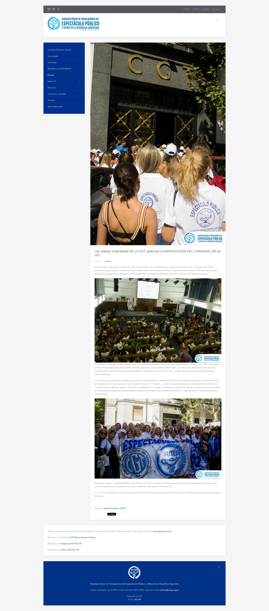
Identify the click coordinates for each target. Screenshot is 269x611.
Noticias (108, 261)
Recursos (52, 87)
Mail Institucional (55, 106)
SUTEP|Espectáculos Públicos (82, 537)
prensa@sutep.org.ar (162, 531)
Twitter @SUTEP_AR (69, 550)
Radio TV (52, 81)
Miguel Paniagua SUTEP (115, 508)
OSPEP (196, 9)
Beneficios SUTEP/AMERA (59, 69)
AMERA (205, 9)
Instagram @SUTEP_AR (70, 543)
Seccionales (53, 56)
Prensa (51, 75)
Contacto (216, 9)
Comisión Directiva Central (59, 50)
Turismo (51, 100)
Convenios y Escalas (57, 94)
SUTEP (186, 9)
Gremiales (52, 62)
